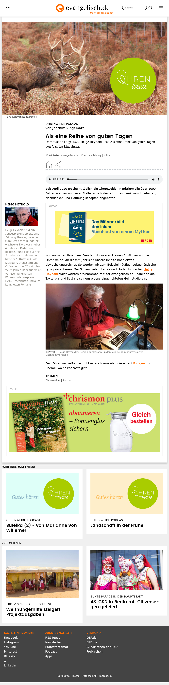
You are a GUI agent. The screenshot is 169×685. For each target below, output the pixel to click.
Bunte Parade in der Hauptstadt (116, 596)
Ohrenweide (53, 380)
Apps (48, 656)
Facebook (11, 637)
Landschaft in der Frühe (116, 525)
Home (49, 164)
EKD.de (91, 642)
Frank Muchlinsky (91, 155)
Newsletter (53, 642)
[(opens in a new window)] (104, 227)
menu (8, 8)
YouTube (10, 647)
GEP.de (91, 637)
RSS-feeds (52, 637)
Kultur (106, 155)
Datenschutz (89, 676)
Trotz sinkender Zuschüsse (29, 604)
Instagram (11, 642)
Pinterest (10, 651)
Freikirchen (94, 651)
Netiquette (63, 676)
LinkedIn (10, 665)
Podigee (139, 363)
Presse (76, 676)
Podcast (67, 380)
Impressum (105, 676)
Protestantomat (56, 647)
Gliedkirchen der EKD (102, 647)
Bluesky (9, 656)
